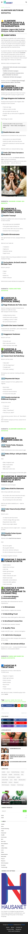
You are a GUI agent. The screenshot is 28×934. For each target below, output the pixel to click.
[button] (2, 2)
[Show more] (2, 708)
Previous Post (5, 712)
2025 (14, 817)
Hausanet (7, 7)
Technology (20, 785)
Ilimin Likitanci (11, 777)
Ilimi (16, 700)
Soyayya (23, 701)
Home (2, 7)
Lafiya (18, 777)
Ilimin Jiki (20, 700)
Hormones (16, 774)
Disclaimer (18, 929)
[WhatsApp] (22, 705)
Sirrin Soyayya (17, 701)
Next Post (23, 712)
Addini (3, 772)
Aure (8, 772)
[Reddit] (19, 705)
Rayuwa (10, 701)
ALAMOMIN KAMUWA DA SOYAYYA (13, 430)
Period (10, 782)
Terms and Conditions (14, 931)
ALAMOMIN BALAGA (15, 748)
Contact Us (19, 927)
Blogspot (10, 924)
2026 (14, 815)
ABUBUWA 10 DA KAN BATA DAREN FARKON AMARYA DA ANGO (17, 756)
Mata (15, 779)
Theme (23, 924)
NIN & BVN (4, 782)
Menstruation (22, 779)
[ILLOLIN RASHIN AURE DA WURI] (5, 763)
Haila (22, 772)
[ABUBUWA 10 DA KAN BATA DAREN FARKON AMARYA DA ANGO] (5, 756)
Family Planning (15, 772)
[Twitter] (15, 705)
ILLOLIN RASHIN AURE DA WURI (18, 761)
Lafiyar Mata (4, 701)
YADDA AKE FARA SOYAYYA (11, 289)
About (12, 927)
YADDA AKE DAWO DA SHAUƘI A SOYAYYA (12, 657)
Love (11, 779)
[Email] (25, 705)
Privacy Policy (10, 929)
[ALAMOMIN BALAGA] (5, 750)
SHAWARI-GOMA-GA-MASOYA (13, 202)
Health (12, 700)
